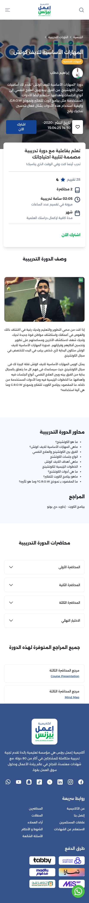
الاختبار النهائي (70, 620)
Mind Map (72, 697)
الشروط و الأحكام (32, 829)
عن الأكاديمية (76, 808)
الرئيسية (78, 37)
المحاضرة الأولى (69, 567)
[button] (7, 10)
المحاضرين (36, 808)
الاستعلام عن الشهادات (69, 829)
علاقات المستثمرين (72, 822)
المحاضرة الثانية (69, 585)
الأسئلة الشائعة (32, 836)
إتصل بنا (79, 815)
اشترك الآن (71, 235)
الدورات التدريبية (58, 37)
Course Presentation (65, 676)
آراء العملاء (35, 822)
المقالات (37, 815)
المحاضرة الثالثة (69, 602)
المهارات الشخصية (72, 61)
